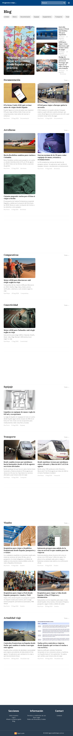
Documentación (24, 17)
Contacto (59, 715)
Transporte (57, 17)
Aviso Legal (36, 717)
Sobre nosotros (13, 715)
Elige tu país (20, 733)
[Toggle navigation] (69, 3)
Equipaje (35, 17)
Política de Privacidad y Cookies (36, 719)
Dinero (13, 17)
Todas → (66, 80)
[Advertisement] (36, 236)
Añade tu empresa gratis (13, 719)
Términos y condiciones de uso (36, 715)
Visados (66, 17)
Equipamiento (45, 17)
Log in (13, 717)
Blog (13, 721)
